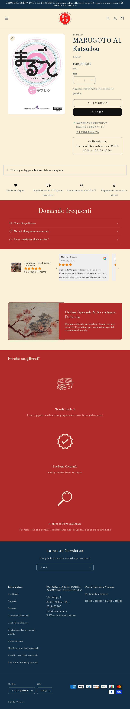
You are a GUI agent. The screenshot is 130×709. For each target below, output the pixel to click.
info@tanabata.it (56, 611)
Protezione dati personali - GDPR (22, 631)
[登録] (89, 567)
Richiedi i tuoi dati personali (23, 662)
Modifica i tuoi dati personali (23, 648)
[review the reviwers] (97, 259)
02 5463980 (54, 606)
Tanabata (20, 701)
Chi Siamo (13, 593)
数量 (75, 73)
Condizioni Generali (18, 615)
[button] (6, 18)
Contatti (12, 601)
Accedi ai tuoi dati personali (23, 655)
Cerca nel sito (15, 640)
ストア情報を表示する (87, 132)
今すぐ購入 (97, 112)
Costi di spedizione (18, 622)
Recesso (12, 608)
